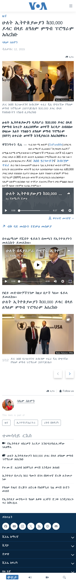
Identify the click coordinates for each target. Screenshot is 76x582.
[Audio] (30, 577)
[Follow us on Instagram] (22, 526)
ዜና (4, 16)
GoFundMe (56, 144)
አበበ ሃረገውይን (43, 161)
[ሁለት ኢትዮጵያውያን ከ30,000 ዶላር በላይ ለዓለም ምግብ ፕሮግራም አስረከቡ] (38, 334)
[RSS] (39, 526)
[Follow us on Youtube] (14, 526)
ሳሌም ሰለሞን (10, 42)
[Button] (69, 57)
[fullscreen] (70, 281)
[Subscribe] (55, 526)
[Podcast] (47, 526)
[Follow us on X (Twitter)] (30, 526)
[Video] (47, 577)
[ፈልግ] (64, 577)
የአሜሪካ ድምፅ (18, 198)
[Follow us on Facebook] (5, 526)
